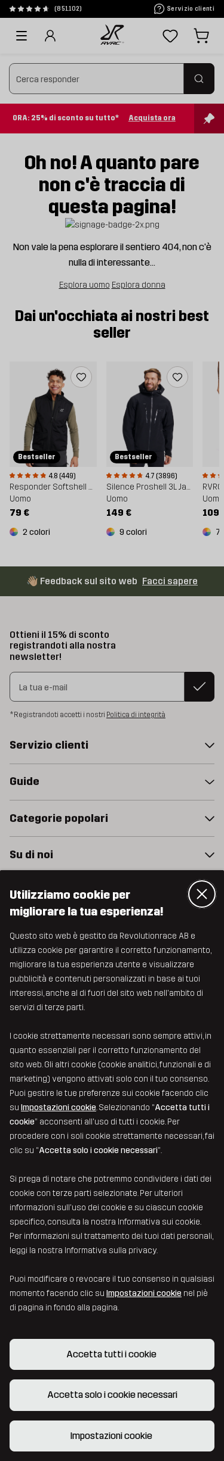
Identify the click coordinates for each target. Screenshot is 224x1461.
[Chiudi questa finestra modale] (201, 893)
